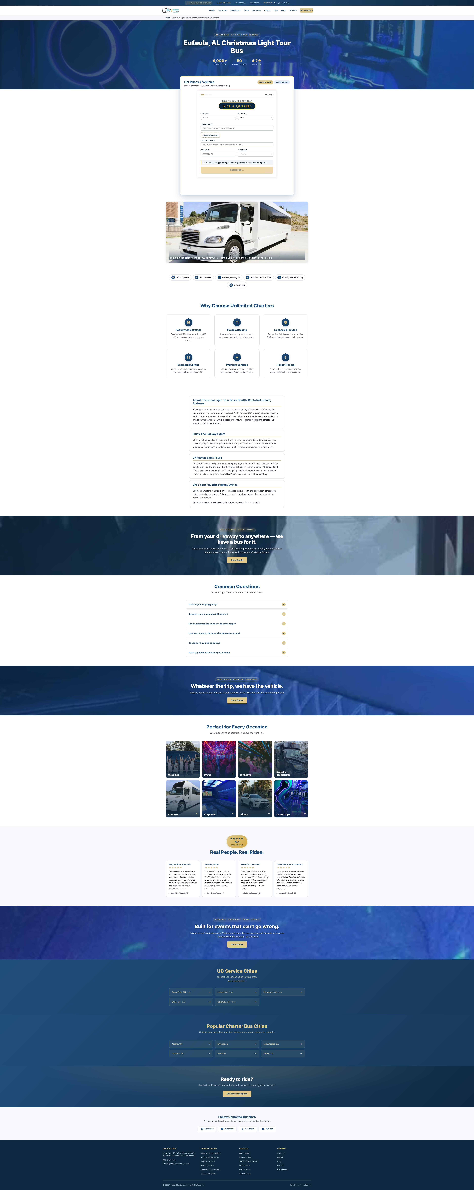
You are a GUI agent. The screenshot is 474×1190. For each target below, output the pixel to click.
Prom (246, 10)
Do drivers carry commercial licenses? (236, 614)
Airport (267, 10)
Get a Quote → (306, 10)
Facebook (294, 1185)
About (283, 10)
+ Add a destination (210, 135)
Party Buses (244, 1153)
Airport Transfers (208, 1161)
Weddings (235, 10)
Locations (222, 10)
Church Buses (245, 1174)
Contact (280, 1165)
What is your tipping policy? (236, 604)
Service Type (242, 113)
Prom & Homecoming (210, 1157)
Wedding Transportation (211, 1153)
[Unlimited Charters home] (170, 10)
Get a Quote (237, 560)
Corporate (256, 10)
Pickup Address (207, 124)
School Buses (245, 1170)
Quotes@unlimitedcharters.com (176, 1164)
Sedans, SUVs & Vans (248, 1161)
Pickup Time (242, 150)
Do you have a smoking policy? (236, 643)
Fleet (212, 10)
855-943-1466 (224, 3)
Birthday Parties (207, 1165)
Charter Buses (245, 1157)
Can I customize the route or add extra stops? (236, 623)
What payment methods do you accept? (236, 652)
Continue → (237, 170)
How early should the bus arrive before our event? (236, 633)
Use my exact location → (237, 981)
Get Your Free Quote (237, 1093)
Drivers (280, 1157)
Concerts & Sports (208, 1174)
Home (167, 18)
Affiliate (293, 10)
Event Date (205, 150)
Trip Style (205, 113)
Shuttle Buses (245, 1165)
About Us (281, 1153)
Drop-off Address (208, 141)
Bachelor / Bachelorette (210, 1170)
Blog (276, 10)
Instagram (307, 1185)
